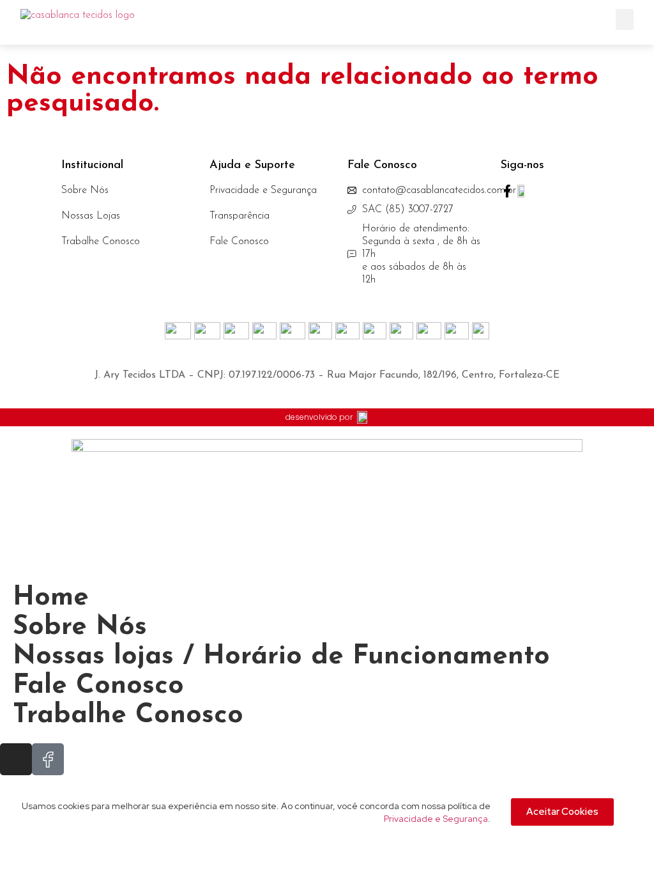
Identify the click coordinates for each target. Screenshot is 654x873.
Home (51, 598)
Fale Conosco (239, 241)
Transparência (239, 216)
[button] (625, 19)
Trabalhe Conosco (100, 241)
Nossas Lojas (90, 216)
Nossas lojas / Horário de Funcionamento (281, 656)
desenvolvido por (319, 417)
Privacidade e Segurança (263, 190)
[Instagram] (16, 759)
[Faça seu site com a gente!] (362, 417)
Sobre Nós (85, 190)
